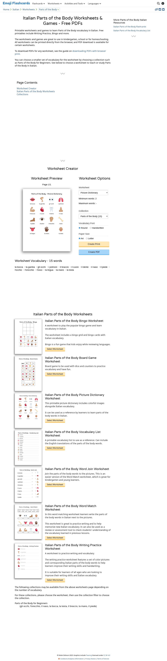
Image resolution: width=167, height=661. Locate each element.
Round (83, 228)
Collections (22, 94)
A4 (82, 238)
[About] (163, 3)
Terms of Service (103, 659)
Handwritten (97, 228)
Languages (93, 3)
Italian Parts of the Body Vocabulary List (131, 30)
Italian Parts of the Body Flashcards (129, 26)
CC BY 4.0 (106, 655)
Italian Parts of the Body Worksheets (36, 91)
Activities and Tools (74, 3)
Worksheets (53, 3)
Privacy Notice (90, 659)
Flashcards (37, 3)
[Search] (158, 3)
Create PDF (94, 251)
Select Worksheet (55, 349)
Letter (91, 238)
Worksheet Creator (26, 88)
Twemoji (89, 655)
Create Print (94, 243)
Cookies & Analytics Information (72, 659)
